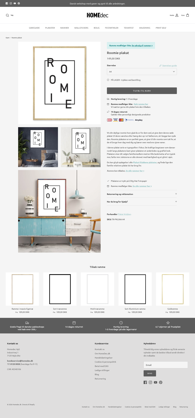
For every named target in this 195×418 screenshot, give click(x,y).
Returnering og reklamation (120, 194)
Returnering (100, 378)
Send (149, 373)
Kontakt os (99, 349)
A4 (110, 71)
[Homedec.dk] (98, 15)
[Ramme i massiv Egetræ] (22, 289)
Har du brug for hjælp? (117, 201)
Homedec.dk (17, 404)
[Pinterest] (19, 3)
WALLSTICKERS (81, 27)
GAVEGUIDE (34, 27)
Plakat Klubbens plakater (145, 162)
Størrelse (111, 65)
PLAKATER (50, 27)
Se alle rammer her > (135, 170)
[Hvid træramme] (97, 289)
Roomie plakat (17, 37)
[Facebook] (7, 3)
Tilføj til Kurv (142, 90)
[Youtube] (15, 3)
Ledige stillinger (102, 370)
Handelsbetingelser (103, 357)
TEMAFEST (129, 27)
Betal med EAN (101, 366)
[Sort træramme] (60, 289)
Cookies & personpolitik (105, 361)
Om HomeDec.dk (102, 353)
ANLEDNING (144, 27)
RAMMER (64, 27)
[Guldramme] (172, 289)
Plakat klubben (124, 214)
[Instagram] (11, 3)
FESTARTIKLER (111, 27)
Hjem (7, 37)
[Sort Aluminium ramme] (135, 289)
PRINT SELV (161, 27)
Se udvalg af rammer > (142, 45)
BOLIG (96, 27)
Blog (97, 374)
